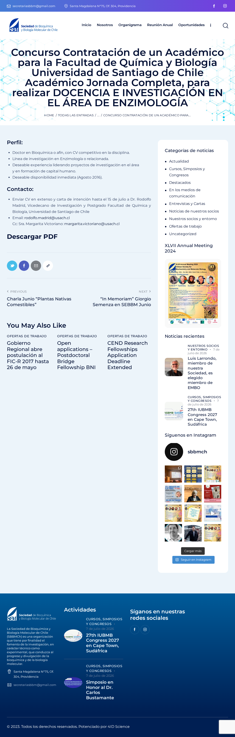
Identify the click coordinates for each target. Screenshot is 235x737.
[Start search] (225, 25)
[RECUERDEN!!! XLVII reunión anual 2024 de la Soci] (173, 513)
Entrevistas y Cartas (187, 203)
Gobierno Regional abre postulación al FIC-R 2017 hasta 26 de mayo (28, 355)
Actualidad (179, 161)
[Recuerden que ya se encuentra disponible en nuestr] (212, 513)
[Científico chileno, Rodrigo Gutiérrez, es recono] (192, 532)
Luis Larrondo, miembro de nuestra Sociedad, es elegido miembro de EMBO (202, 373)
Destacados (180, 182)
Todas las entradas (76, 115)
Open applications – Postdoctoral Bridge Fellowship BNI (76, 355)
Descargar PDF (32, 236)
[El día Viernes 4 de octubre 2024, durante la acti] (173, 493)
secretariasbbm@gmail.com (35, 685)
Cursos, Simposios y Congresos (204, 398)
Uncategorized (182, 234)
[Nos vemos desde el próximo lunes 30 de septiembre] (212, 474)
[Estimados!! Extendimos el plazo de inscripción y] (192, 513)
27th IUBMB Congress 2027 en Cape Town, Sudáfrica (202, 417)
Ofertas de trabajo (27, 336)
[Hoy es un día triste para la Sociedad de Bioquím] (173, 532)
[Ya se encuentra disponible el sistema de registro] (212, 532)
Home (49, 115)
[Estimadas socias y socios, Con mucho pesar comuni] (192, 493)
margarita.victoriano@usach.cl (92, 224)
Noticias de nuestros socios (194, 211)
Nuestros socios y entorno (193, 219)
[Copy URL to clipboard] (48, 266)
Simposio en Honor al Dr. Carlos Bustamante (100, 690)
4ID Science (119, 726)
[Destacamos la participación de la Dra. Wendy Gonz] (173, 474)
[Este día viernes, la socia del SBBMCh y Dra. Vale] (212, 493)
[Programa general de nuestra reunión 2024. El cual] (192, 474)
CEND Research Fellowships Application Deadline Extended (127, 355)
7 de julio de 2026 (204, 351)
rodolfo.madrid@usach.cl (47, 218)
